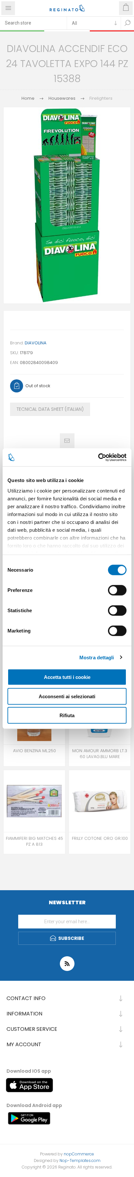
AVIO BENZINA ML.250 (34, 751)
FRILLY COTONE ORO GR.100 (100, 838)
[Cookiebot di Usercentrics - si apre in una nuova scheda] (98, 457)
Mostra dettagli (96, 657)
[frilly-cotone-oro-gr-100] (99, 801)
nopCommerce (79, 1154)
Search (127, 22)
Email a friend (67, 440)
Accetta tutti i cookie (67, 677)
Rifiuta (67, 715)
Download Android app (34, 1105)
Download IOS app (29, 1071)
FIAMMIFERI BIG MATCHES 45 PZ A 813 (34, 841)
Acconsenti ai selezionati (67, 696)
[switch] (117, 590)
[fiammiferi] (34, 801)
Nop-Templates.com (80, 1160)
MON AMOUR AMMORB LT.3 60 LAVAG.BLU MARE (99, 754)
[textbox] (33, 22)
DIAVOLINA (36, 343)
